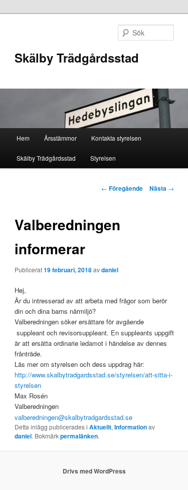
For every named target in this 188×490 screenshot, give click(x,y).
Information (130, 426)
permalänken (79, 435)
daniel (109, 269)
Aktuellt (100, 426)
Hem (23, 138)
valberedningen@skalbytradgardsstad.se (73, 417)
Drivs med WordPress (94, 470)
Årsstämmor (60, 138)
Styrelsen (103, 158)
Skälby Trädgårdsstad (77, 57)
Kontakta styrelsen (116, 138)
